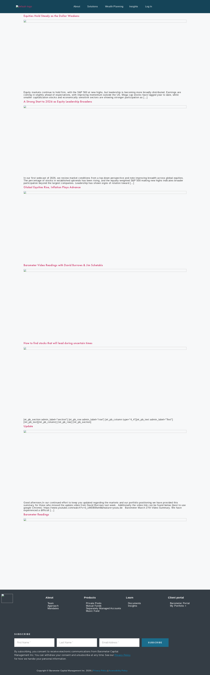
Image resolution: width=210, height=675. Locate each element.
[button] (78, 6)
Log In (148, 6)
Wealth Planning (114, 6)
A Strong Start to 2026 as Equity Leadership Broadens (58, 101)
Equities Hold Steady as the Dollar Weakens (51, 16)
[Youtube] (152, 671)
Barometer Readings (36, 514)
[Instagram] (165, 671)
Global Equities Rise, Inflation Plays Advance (52, 187)
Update (28, 426)
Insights (133, 6)
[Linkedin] (156, 671)
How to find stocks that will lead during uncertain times (58, 343)
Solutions (92, 6)
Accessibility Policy (118, 670)
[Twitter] (161, 671)
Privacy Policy (122, 655)
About (77, 6)
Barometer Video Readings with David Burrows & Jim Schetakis (63, 265)
